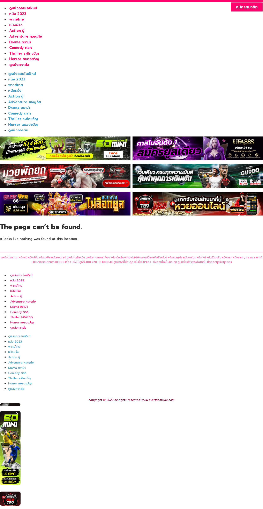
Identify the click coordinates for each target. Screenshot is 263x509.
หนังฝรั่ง (15, 25)
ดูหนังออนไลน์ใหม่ (23, 8)
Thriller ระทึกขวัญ (24, 53)
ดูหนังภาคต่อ (19, 64)
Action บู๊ (16, 30)
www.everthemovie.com (157, 400)
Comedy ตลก (20, 47)
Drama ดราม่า (20, 42)
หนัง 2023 (17, 13)
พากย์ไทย (16, 19)
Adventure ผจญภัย (25, 36)
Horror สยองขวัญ (24, 59)
